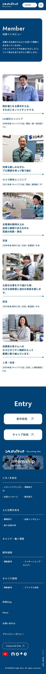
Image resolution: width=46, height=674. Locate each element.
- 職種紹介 (7, 519)
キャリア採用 (10, 578)
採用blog (7, 601)
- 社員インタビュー (32, 519)
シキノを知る (10, 477)
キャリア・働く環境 (13, 538)
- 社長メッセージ (10, 496)
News (5, 612)
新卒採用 (7, 552)
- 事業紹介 (27, 487)
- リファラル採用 (30, 587)
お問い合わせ (9, 623)
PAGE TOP (43, 661)
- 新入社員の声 (9, 525)
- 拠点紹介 (27, 496)
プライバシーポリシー (13, 633)
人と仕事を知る (11, 510)
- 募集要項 (7, 561)
